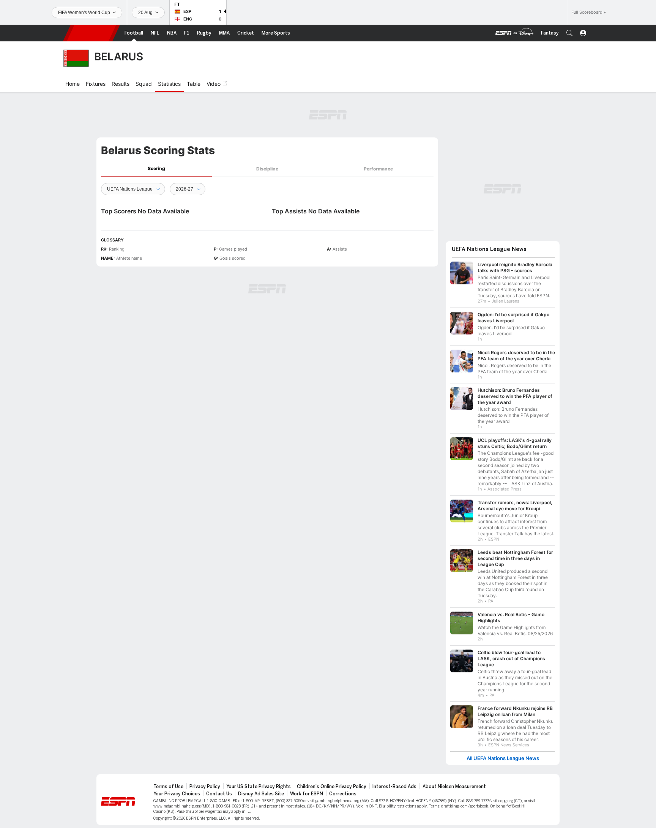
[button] (569, 33)
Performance (378, 169)
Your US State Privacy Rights (258, 786)
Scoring (156, 168)
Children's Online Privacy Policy (331, 786)
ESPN (91, 33)
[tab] (156, 169)
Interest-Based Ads (394, 786)
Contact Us (219, 793)
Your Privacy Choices (176, 793)
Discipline (267, 169)
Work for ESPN (306, 793)
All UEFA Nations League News (503, 758)
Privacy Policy (204, 786)
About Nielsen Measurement (454, 786)
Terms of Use (168, 786)
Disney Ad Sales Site (261, 793)
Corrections (342, 793)
